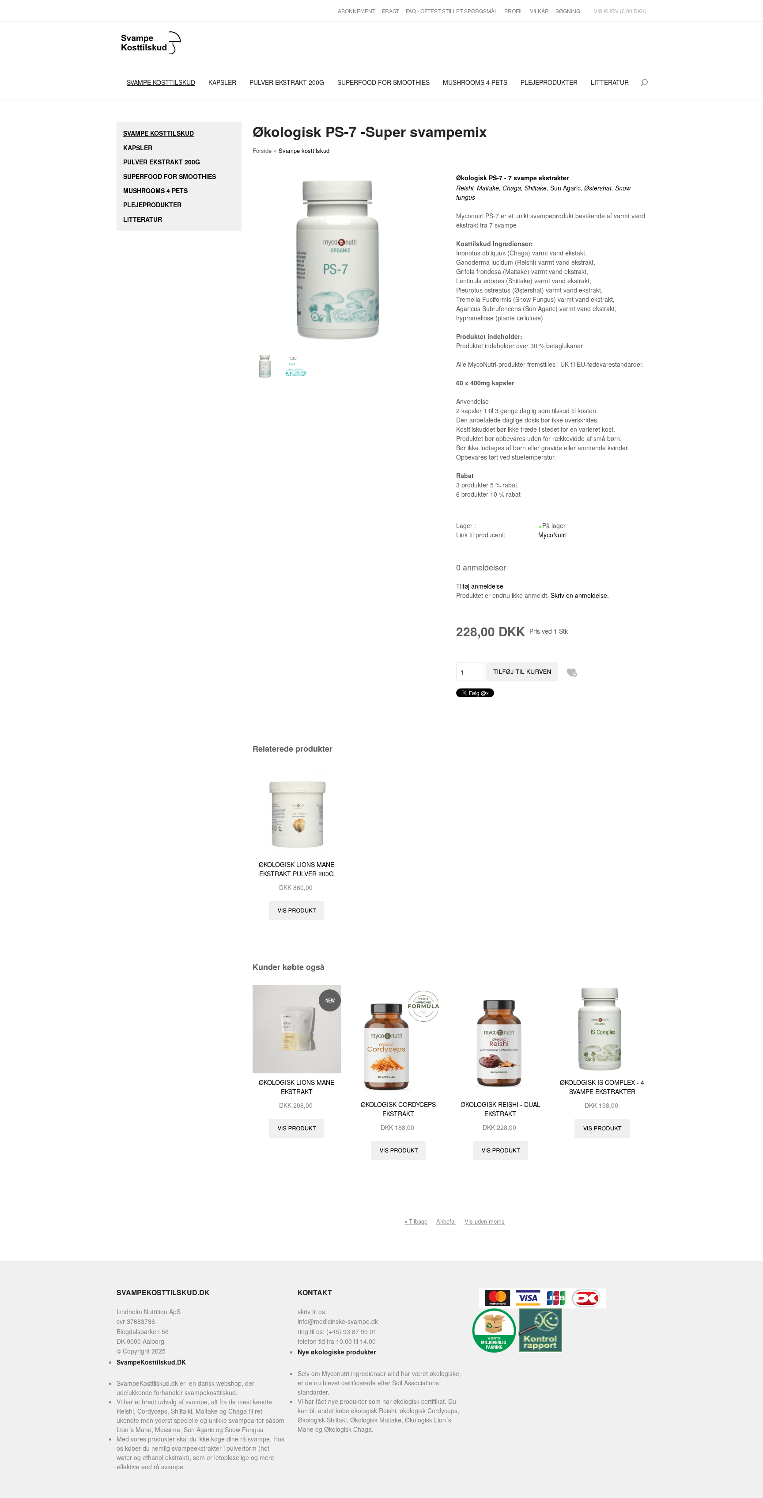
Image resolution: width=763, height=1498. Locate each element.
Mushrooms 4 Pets (475, 82)
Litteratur (610, 82)
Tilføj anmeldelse (479, 586)
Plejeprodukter (549, 82)
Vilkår (539, 11)
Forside (262, 150)
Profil (513, 11)
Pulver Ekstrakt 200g (286, 82)
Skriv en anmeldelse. (580, 595)
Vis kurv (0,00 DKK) (620, 11)
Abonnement (356, 11)
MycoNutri (552, 534)
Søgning (567, 11)
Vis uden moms (485, 1221)
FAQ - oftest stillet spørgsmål (452, 11)
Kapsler (222, 82)
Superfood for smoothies (383, 82)
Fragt (390, 11)
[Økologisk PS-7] (297, 366)
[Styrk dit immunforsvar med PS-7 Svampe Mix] (267, 366)
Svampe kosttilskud (161, 82)
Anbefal (446, 1221)
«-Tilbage (415, 1221)
